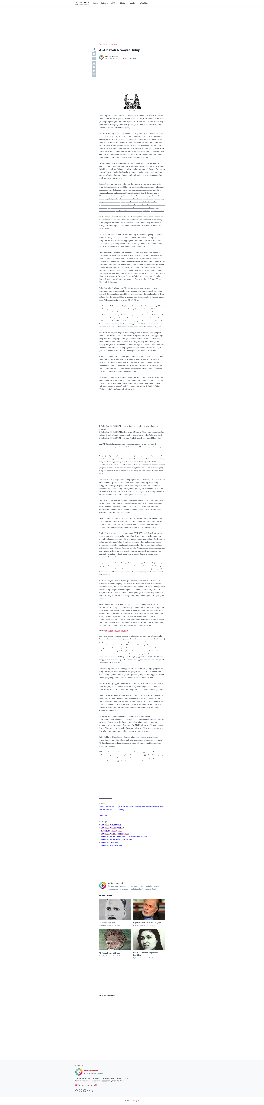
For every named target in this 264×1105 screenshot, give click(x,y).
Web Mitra (144, 3)
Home (95, 3)
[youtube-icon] (88, 1090)
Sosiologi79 (82, 2)
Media (122, 3)
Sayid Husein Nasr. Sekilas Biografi (147, 923)
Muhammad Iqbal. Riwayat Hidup (116, 630)
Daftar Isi (104, 3)
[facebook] (94, 54)
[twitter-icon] (80, 1090)
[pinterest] (94, 71)
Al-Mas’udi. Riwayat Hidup (109, 953)
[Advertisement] (132, 24)
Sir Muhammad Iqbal (107, 923)
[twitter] (94, 58)
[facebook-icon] (76, 1090)
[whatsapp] (94, 63)
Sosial (132, 3)
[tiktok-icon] (92, 1090)
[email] (94, 75)
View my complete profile (87, 1085)
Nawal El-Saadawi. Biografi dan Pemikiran (145, 954)
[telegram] (94, 67)
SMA (113, 3)
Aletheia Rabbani (91, 1071)
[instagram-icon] (84, 1090)
